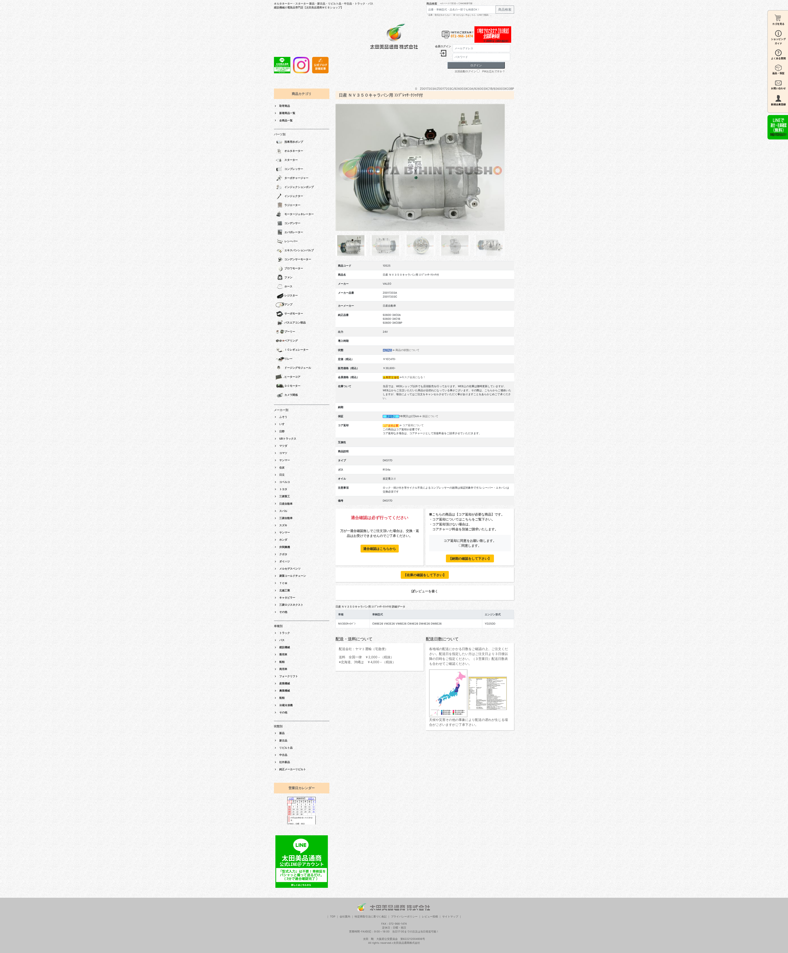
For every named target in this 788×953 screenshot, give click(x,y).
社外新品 (284, 762)
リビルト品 (286, 747)
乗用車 (283, 654)
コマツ (283, 453)
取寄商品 (284, 105)
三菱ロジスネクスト (291, 604)
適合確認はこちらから (379, 549)
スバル (283, 510)
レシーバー (291, 241)
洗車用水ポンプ (293, 141)
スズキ (283, 525)
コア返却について (413, 425)
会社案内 (345, 916)
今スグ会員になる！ (414, 377)
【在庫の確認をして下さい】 (424, 575)
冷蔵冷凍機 (286, 705)
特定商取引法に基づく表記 (371, 916)
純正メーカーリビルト (292, 769)
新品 (282, 733)
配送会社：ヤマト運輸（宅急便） (363, 649)
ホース (288, 286)
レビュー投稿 (430, 916)
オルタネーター (293, 150)
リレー (288, 358)
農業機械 (284, 690)
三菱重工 (284, 496)
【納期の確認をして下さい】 (470, 558)
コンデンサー (292, 223)
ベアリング (291, 340)
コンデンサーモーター (297, 259)
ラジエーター (292, 205)
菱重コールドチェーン (292, 575)
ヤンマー (284, 460)
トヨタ (283, 489)
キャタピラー (287, 597)
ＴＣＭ (283, 583)
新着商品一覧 (287, 113)
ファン (288, 277)
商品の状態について (407, 350)
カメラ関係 (291, 394)
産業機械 (284, 683)
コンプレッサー (293, 168)
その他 (283, 611)
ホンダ (283, 539)
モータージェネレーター (299, 214)
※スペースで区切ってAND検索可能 (456, 3)
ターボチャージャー (296, 178)
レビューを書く (426, 591)
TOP (332, 916)
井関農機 (284, 547)
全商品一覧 (286, 120)
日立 (282, 474)
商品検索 (431, 3)
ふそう (283, 416)
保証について (430, 416)
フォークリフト (288, 676)
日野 (282, 431)
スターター (291, 159)
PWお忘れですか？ (493, 71)
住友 (282, 467)
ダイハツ (284, 561)
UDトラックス (287, 438)
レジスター (291, 295)
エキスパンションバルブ (299, 250)
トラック (284, 632)
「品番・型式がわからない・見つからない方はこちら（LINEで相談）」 (459, 15)
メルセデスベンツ (290, 568)
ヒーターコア (292, 376)
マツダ (283, 445)
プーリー (289, 331)
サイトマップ (450, 916)
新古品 (283, 740)
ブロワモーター (293, 268)
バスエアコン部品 (295, 322)
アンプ (288, 304)
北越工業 (284, 590)
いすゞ (283, 424)
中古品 (283, 754)
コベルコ (284, 481)
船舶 (282, 661)
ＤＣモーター (292, 385)
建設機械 (284, 647)
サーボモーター (293, 313)
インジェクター (293, 196)
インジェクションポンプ (299, 187)
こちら (467, 519)
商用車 (283, 669)
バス (282, 640)
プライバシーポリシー (404, 916)
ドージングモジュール (297, 367)
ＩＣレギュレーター (296, 349)
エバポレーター (293, 232)
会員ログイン (443, 46)
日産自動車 (286, 503)
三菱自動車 (286, 518)
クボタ (283, 554)
